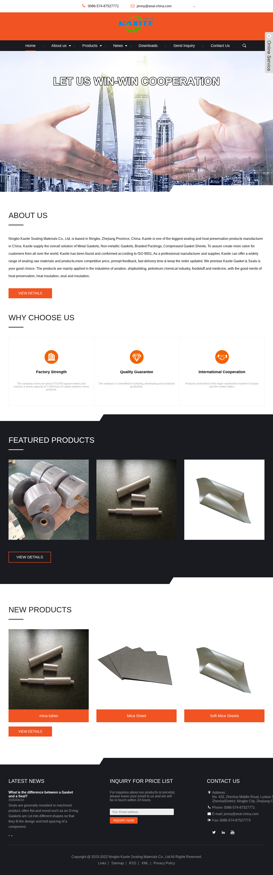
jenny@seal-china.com (241, 814)
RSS (132, 863)
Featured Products (51, 440)
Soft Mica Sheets (224, 716)
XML (144, 863)
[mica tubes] (136, 499)
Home (30, 46)
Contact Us (220, 46)
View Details (30, 293)
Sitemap (117, 863)
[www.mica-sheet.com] (188, 6)
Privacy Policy (164, 863)
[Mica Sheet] (136, 669)
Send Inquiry (184, 46)
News (118, 46)
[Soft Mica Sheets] (224, 499)
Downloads (148, 46)
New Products (40, 609)
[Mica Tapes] (49, 499)
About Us (28, 215)
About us (59, 46)
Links (102, 863)
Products (89, 46)
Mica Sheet (136, 716)
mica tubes (48, 716)
